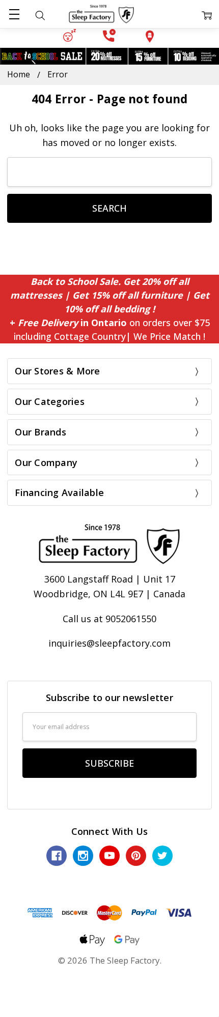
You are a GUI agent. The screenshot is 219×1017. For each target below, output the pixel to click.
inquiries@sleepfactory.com (109, 643)
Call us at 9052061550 (109, 619)
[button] (69, 35)
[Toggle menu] (14, 14)
